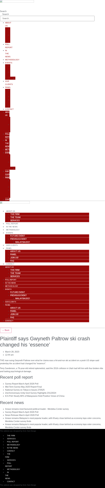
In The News (7, 53)
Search (3, 11)
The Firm (14, 214)
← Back (5, 330)
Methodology (12, 60)
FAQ (12, 106)
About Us (10, 211)
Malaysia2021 (22, 78)
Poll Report (12, 224)
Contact (9, 109)
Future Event (17, 236)
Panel (8, 87)
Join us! (14, 257)
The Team (15, 217)
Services (15, 41)
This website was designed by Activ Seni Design (18, 431)
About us (15, 251)
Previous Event (18, 239)
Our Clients (12, 245)
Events (8, 63)
